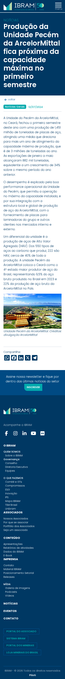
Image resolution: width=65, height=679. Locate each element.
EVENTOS (10, 611)
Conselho (11, 463)
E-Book (7, 555)
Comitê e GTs (13, 482)
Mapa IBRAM (12, 501)
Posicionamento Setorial (18, 573)
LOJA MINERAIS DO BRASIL (22, 652)
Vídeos (9, 595)
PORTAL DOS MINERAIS (20, 645)
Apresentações (13, 544)
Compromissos (15, 485)
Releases (9, 577)
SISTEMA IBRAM (15, 638)
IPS (6, 497)
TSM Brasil (11, 505)
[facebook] (6, 433)
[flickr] (42, 433)
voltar (11, 99)
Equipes (10, 470)
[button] (58, 6)
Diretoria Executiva (16, 467)
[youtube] (33, 433)
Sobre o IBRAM (14, 455)
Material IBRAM (12, 569)
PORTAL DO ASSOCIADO (21, 631)
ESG (7, 489)
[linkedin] (24, 433)
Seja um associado (15, 530)
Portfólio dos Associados (18, 526)
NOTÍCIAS (10, 604)
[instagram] (15, 433)
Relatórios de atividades (18, 548)
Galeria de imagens (17, 588)
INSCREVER (33, 387)
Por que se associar (15, 522)
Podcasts (11, 592)
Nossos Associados (15, 518)
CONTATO (10, 618)
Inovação (11, 493)
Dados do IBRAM (13, 551)
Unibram (10, 508)
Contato (8, 565)
